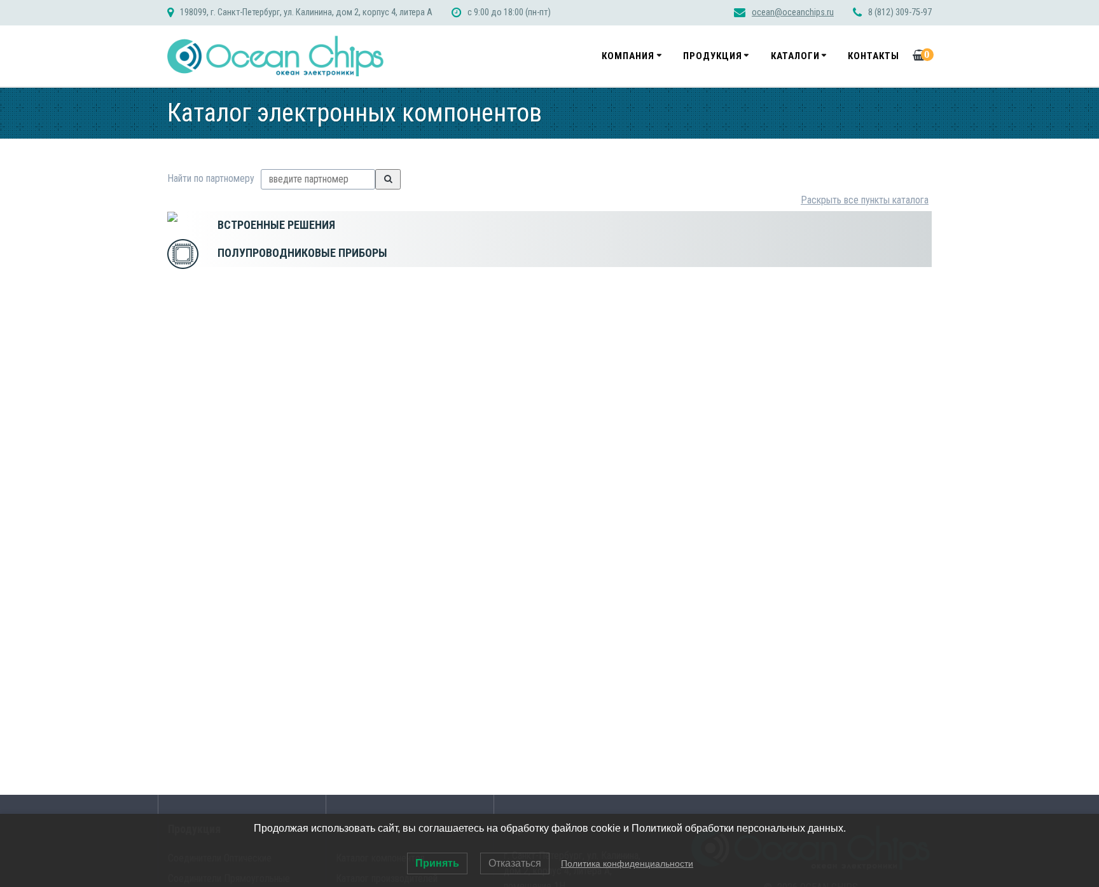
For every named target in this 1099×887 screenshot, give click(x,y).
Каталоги (795, 56)
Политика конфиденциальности (627, 863)
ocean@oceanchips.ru (793, 12)
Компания (628, 56)
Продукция (712, 56)
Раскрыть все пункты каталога (865, 200)
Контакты (873, 56)
